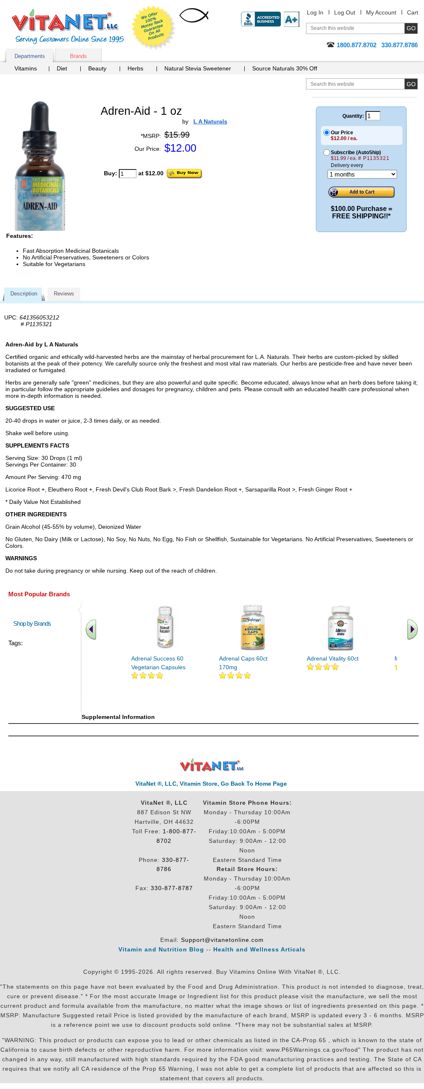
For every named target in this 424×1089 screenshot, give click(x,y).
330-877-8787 (172, 888)
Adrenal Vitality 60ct (333, 658)
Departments (29, 56)
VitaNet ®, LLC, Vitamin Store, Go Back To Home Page (211, 783)
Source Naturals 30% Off (284, 68)
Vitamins (25, 68)
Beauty (97, 68)
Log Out (344, 12)
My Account (381, 12)
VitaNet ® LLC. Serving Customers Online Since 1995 (68, 26)
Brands (78, 56)
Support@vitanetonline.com (222, 940)
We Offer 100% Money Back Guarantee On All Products (153, 28)
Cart (412, 12)
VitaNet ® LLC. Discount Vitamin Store (212, 765)
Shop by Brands (34, 623)
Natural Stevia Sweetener (197, 68)
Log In (315, 12)
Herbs (135, 68)
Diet (62, 68)
